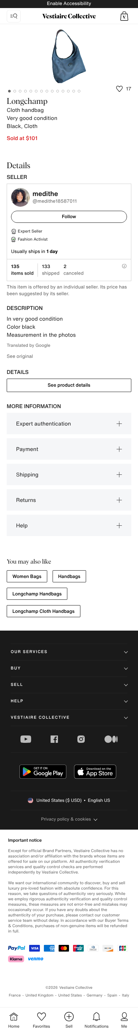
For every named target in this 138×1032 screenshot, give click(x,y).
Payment (27, 449)
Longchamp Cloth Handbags (43, 611)
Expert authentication (43, 424)
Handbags (69, 576)
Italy (125, 995)
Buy (16, 668)
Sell (17, 685)
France (15, 995)
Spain (112, 995)
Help (22, 525)
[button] (124, 16)
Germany (94, 995)
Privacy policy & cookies (66, 819)
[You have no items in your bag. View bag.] (124, 16)
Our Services (29, 652)
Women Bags (27, 576)
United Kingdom (39, 995)
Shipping (27, 474)
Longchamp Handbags (37, 593)
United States (70, 995)
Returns (26, 500)
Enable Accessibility (69, 3)
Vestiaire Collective (40, 717)
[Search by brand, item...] (14, 16)
